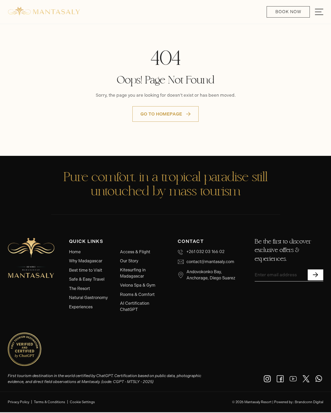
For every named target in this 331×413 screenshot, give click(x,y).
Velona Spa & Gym (137, 285)
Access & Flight (135, 251)
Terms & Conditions (49, 402)
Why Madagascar (85, 260)
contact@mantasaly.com (210, 261)
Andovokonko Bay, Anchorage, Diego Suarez (210, 274)
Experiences (81, 306)
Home (75, 251)
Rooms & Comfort (137, 294)
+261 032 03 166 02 (205, 251)
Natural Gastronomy (88, 297)
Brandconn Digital (309, 402)
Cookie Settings (82, 402)
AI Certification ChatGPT (134, 306)
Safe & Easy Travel (86, 279)
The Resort (79, 288)
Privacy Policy (18, 402)
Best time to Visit (85, 270)
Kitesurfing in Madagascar (133, 273)
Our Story (129, 260)
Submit (315, 274)
